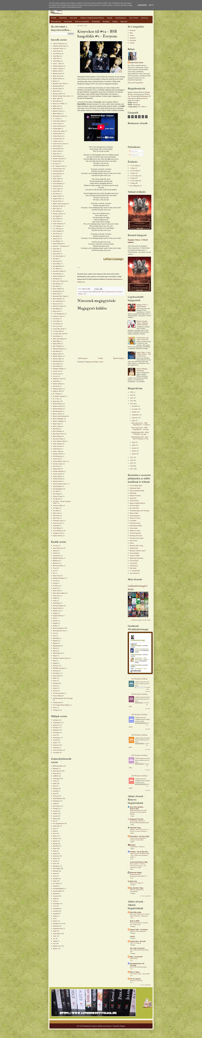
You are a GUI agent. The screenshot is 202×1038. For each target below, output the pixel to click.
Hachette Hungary (58, 606)
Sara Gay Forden (58, 439)
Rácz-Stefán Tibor (58, 434)
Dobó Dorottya (57, 156)
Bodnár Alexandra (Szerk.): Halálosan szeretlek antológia (142, 323)
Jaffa (54, 618)
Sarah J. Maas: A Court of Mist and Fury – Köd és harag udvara (144, 354)
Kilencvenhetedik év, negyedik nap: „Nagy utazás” (139, 923)
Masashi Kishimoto (58, 349)
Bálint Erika (56, 108)
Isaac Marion (57, 219)
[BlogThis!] (97, 289)
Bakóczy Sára (57, 71)
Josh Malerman (57, 266)
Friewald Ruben (57, 183)
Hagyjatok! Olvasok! (136, 819)
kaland (55, 853)
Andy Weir (56, 58)
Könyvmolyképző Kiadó (137, 491)
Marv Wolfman (57, 346)
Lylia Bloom (56, 336)
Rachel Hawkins (57, 404)
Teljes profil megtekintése (135, 83)
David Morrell (57, 148)
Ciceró (55, 568)
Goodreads (133, 40)
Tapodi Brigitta (57, 486)
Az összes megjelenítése (145, 896)
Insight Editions (57, 616)
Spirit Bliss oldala (135, 912)
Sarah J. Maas (57, 451)
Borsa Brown (57, 101)
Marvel (55, 648)
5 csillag (132, 183)
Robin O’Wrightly (58, 421)
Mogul (55, 656)
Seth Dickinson (57, 456)
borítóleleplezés (57, 798)
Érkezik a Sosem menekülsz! (138, 931)
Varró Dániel (57, 528)
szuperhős (56, 913)
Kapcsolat (124, 21)
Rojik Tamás (56, 424)
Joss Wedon (56, 269)
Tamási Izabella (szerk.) (60, 484)
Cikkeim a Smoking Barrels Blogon (92, 18)
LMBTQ (55, 776)
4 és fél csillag (134, 181)
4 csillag (132, 178)
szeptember (135, 415)
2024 (132, 398)
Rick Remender (57, 411)
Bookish (135, 102)
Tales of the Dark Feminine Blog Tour (139, 951)
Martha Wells (57, 344)
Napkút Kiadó (134, 548)
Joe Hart (55, 259)
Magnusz (55, 641)
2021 (132, 457)
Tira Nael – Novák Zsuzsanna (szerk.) (62, 502)
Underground (57, 702)
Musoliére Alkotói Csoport (138, 551)
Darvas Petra (133, 541)
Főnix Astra (56, 591)
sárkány (55, 916)
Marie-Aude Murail (58, 339)
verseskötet (56, 752)
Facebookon (109, 279)
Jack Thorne (56, 234)
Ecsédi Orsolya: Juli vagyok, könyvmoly (142, 338)
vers (54, 938)
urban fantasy (57, 933)
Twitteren (80, 282)
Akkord (55, 551)
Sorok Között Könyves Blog (139, 862)
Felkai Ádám (57, 179)
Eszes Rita (56, 176)
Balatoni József (57, 73)
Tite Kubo (56, 508)
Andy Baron (56, 56)
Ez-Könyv (56, 586)
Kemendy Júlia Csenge (59, 296)
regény (55, 742)
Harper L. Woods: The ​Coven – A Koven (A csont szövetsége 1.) (139, 830)
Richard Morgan (58, 409)
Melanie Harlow (57, 356)
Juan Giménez (57, 274)
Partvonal (56, 671)
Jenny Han (56, 249)
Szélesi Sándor (57, 476)
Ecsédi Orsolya (57, 169)
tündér (55, 931)
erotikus (55, 813)
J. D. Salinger (57, 226)
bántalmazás (56, 801)
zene (85, 294)
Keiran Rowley (57, 291)
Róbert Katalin (57, 436)
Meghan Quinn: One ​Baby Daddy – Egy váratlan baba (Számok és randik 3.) (140, 855)
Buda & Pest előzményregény (138, 967)
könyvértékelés (145, 92)
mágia (54, 881)
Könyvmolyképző (58, 628)
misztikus (55, 878)
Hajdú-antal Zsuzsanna (136, 558)
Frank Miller (56, 181)
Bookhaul (106, 21)
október (134, 412)
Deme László (57, 151)
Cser (54, 571)
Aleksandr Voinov (58, 48)
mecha (55, 873)
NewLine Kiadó (134, 505)
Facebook (132, 30)
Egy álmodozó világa (136, 888)
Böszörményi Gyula (59, 116)
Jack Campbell (57, 231)
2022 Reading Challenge (139, 735)
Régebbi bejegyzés (118, 358)
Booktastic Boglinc (136, 872)
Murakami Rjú (57, 361)
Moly (131, 33)
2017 (132, 469)
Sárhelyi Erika (57, 481)
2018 (132, 466)
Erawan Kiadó (134, 561)
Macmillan (56, 638)
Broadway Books (58, 566)
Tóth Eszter (56, 515)
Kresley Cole (57, 304)
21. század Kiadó (135, 571)
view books (147, 691)
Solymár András (58, 464)
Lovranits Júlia (57, 331)
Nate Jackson (57, 364)
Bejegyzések (134, 151)
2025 (132, 395)
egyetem (55, 811)
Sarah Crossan (57, 446)
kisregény (56, 727)
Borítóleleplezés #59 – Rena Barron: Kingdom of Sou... (140, 438)
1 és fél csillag (134, 166)
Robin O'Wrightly (58, 419)
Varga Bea (56, 525)
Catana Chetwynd (58, 126)
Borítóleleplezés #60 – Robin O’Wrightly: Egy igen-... (140, 433)
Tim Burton (56, 499)
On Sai (55, 376)
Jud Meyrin (56, 279)
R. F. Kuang (56, 394)
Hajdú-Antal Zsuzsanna (60, 204)
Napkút (55, 663)
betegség (55, 791)
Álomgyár (56, 710)
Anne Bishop (57, 61)
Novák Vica (56, 371)
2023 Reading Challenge (139, 714)
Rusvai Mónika (57, 431)
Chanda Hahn (57, 129)
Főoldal (53, 18)
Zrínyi (55, 707)
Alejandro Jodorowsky (59, 46)
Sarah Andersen (57, 444)
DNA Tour (104, 292)
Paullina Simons (58, 389)
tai (53, 918)
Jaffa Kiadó (133, 493)
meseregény (56, 738)
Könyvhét (56, 773)
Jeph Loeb (56, 251)
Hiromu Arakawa (58, 214)
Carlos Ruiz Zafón (58, 121)
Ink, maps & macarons (137, 948)
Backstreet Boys (87, 292)
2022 (132, 404)
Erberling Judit (57, 171)
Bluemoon (56, 563)
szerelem (55, 911)
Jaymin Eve (56, 239)
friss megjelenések (58, 823)
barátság (55, 788)
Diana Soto (56, 154)
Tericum (55, 691)
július (134, 420)
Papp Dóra (56, 381)
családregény (56, 722)
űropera (55, 948)
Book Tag (144, 18)
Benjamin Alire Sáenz (59, 83)
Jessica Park (56, 254)
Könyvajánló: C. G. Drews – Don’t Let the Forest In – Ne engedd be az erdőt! (138, 865)
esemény (55, 816)
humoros (55, 838)
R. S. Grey (56, 399)
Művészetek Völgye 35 (136, 883)
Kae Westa (56, 286)
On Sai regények (135, 979)
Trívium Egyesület (135, 533)
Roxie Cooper (57, 426)
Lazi (54, 633)
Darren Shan (56, 146)
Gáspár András (57, 196)
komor (55, 858)
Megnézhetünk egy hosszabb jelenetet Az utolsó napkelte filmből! (138, 812)
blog (54, 793)
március (134, 448)
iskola (54, 851)
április (134, 445)
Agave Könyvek (57, 548)
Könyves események (82, 21)
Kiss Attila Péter (58, 301)
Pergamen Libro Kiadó (136, 538)
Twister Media (57, 696)
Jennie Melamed (57, 244)
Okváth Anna (57, 374)
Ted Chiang (56, 494)
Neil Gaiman (56, 366)
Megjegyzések (134, 155)
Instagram (133, 38)
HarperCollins (57, 608)
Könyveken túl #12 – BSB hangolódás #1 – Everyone (140, 428)
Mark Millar (56, 341)
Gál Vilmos (56, 194)
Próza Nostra (57, 676)
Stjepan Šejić (57, 469)
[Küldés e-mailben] (95, 289)
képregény (56, 730)
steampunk (56, 908)
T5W (54, 781)
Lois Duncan (56, 324)
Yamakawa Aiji (57, 533)
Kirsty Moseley (57, 299)
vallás (54, 936)
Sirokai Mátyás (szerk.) (60, 461)
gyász (54, 828)
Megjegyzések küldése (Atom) (94, 362)
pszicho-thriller (57, 891)
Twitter (132, 35)
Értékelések (63, 18)
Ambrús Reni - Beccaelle (138, 941)
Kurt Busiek (56, 309)
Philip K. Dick (57, 391)
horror (55, 833)
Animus (55, 553)
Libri (54, 636)
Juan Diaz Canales (58, 271)
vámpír (55, 941)
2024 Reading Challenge (139, 694)
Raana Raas (56, 401)
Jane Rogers (56, 236)
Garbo (55, 601)
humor (55, 836)
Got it (151, 5)
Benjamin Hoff (57, 86)
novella (55, 740)
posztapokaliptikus (58, 888)
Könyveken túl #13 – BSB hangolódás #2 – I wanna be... (141, 424)
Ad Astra (55, 546)
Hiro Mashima (57, 211)
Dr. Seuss (55, 164)
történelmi (56, 926)
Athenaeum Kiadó (135, 488)
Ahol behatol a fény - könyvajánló (140, 974)
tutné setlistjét (90, 94)
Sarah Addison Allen (59, 441)
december (135, 406)
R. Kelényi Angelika (59, 396)
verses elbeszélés (58, 750)
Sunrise (55, 686)
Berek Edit (56, 91)
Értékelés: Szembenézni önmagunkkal (137, 890)
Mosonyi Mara (57, 359)
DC (54, 573)
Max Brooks (56, 351)
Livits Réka (56, 321)
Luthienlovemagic (139, 682)
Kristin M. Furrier (58, 306)
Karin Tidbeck (57, 289)
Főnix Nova (56, 596)
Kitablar (133, 845)
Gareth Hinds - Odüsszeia (137, 847)
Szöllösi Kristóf (57, 479)
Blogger (122, 1026)
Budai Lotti (56, 106)
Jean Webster (57, 241)
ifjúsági (55, 843)
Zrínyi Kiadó (134, 528)
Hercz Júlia (56, 209)
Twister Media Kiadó (136, 486)
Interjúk (109, 18)
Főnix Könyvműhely (59, 593)
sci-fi (54, 906)
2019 (132, 463)
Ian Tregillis (56, 216)
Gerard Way (56, 191)
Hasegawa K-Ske (58, 206)
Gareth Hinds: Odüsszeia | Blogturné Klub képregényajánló (139, 821)
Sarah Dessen (57, 449)
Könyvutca (133, 881)
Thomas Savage (57, 496)
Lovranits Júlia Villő (59, 334)
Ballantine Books (58, 558)
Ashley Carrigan (58, 68)
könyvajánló (56, 868)
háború (55, 841)
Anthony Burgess (58, 66)
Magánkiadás (57, 646)
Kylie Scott (56, 311)
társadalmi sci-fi (57, 923)
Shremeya (56, 683)
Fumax (55, 588)
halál (54, 831)
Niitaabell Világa (135, 827)
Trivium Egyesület (58, 693)
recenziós (55, 896)
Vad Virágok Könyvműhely (61, 705)
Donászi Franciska (58, 158)
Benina (55, 81)
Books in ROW (135, 921)
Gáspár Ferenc (57, 199)
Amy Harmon (57, 53)
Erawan (55, 581)
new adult (56, 883)
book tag (55, 796)
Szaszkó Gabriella (58, 471)
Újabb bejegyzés (83, 358)
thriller (55, 921)
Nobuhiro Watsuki (58, 369)
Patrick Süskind (57, 384)
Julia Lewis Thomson (59, 281)
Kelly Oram (56, 294)
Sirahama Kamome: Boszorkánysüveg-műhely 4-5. (139, 875)
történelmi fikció (58, 929)
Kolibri (55, 626)
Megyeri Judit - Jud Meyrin (139, 929)
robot (54, 901)
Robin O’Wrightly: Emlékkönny (142, 370)
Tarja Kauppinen (58, 489)
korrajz (55, 861)
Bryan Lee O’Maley (59, 103)
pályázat (55, 893)
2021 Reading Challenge (139, 755)
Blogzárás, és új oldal (136, 980)
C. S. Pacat (56, 119)
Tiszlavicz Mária (58, 505)
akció (54, 786)
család (54, 803)
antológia (55, 720)
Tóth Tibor (56, 518)
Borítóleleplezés (121, 18)
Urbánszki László (58, 521)
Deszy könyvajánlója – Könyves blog (137, 808)
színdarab (55, 747)
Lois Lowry (56, 326)
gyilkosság (56, 826)
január (134, 454)
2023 (132, 401)
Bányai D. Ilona (57, 111)
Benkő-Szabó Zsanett (136, 62)
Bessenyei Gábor (58, 94)
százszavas (56, 745)
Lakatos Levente (58, 316)
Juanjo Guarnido (58, 276)
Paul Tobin (56, 386)
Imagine (55, 613)
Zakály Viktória (57, 536)
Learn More (142, 5)
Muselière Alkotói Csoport (61, 658)
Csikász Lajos (57, 141)
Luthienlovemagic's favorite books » (141, 620)
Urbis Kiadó (133, 563)
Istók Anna (56, 221)
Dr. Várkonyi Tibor (58, 166)
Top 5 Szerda (133, 18)
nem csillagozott (134, 186)
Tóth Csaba (56, 513)
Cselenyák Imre (57, 139)
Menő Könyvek (57, 653)
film (54, 821)
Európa (55, 583)
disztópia (55, 808)
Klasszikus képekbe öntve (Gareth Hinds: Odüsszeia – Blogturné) (140, 915)
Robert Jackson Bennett (60, 416)
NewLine (55, 666)
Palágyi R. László (58, 379)
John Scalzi (56, 261)
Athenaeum (56, 556)
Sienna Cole (56, 459)
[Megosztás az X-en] (99, 289)
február (134, 451)
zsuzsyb (132, 936)
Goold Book (56, 603)
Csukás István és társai (59, 144)
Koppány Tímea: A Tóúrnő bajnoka (138, 241)
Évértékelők (96, 21)
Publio (55, 678)
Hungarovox (56, 611)
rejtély (55, 898)
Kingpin (55, 623)
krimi (54, 863)
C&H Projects (134, 566)
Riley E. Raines (57, 414)
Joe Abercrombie (58, 256)
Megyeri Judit (57, 354)
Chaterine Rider (57, 133)
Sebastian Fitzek (58, 454)
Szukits (55, 688)
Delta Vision (56, 576)
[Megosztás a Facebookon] (101, 289)
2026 (132, 392)
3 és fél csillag (134, 176)
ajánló (54, 783)
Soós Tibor (56, 466)
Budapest (55, 768)
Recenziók (73, 18)
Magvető (55, 643)
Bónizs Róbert (57, 113)
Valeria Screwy (57, 523)
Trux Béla (56, 511)
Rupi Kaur (56, 429)
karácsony (56, 856)
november (135, 409)
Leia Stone (56, 319)
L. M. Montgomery (58, 314)
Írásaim (115, 21)
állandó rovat (57, 946)
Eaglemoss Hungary (59, 578)
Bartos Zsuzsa (57, 76)
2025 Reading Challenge (139, 679)
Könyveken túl (56, 21)
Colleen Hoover (57, 136)
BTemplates (136, 104)
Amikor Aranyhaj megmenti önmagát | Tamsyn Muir (138, 839)
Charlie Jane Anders (59, 131)
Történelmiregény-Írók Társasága (63, 698)
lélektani (55, 871)
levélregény (56, 732)
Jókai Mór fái (134, 958)
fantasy (55, 818)
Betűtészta (56, 561)
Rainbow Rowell (58, 406)
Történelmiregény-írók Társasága (139, 511)
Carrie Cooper (57, 123)
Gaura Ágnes (57, 189)
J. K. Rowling (57, 229)
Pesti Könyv (56, 673)
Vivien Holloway (58, 531)
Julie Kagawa (57, 284)
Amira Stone (56, 51)
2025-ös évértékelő (135, 943)
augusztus (135, 418)
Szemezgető (68, 21)
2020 (132, 460)
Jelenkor (55, 621)
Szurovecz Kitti (57, 474)
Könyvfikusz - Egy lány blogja (139, 836)
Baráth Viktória (57, 78)
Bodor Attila (56, 98)
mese (54, 735)
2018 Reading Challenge (139, 775)
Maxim (55, 651)
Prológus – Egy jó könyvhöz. (139, 851)
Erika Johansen (57, 174)
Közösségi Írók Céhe (59, 631)
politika (55, 886)
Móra (54, 661)
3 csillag (132, 173)
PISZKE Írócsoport (59, 668)
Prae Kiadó (133, 568)
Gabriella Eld (57, 186)
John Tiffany (56, 264)
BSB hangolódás (96, 292)
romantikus (56, 903)
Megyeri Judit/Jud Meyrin (137, 503)
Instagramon (117, 279)
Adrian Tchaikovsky (59, 43)
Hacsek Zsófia (57, 201)
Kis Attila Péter (134, 508)
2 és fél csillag (134, 171)
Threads (132, 43)
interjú (55, 848)
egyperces (56, 725)
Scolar (55, 681)
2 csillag (132, 168)
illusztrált (55, 846)
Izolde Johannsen (58, 224)
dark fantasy (56, 806)
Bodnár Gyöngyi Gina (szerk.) (62, 96)
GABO (55, 598)
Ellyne (132, 543)
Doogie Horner (57, 161)
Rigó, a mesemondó (136, 956)
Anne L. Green (57, 63)
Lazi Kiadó (133, 521)
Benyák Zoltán (57, 88)
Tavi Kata (56, 491)
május (134, 442)
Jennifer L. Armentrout (60, 246)
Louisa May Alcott (58, 329)
